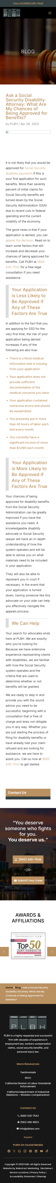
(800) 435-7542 (33, 3)
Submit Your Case (30, 880)
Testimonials (28, 1072)
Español (28, 1137)
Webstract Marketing (27, 1168)
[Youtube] (41, 1151)
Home (9, 987)
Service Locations (19, 1172)
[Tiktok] (47, 1151)
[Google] (19, 1151)
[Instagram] (25, 1151)
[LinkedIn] (36, 1151)
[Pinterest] (30, 1151)
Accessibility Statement (22, 1176)
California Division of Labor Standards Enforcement (28, 1085)
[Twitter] (14, 1151)
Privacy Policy (37, 1172)
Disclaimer (46, 1168)
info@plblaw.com (29, 1128)
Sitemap (41, 1176)
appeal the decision (19, 240)
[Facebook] (9, 1151)
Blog (18, 987)
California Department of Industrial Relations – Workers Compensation (28, 1094)
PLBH (14, 124)
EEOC (28, 1078)
